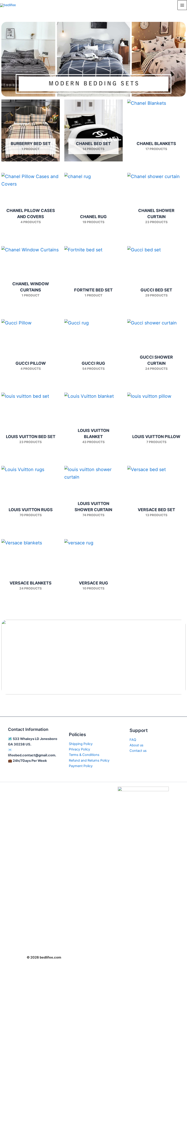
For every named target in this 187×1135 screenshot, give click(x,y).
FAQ (133, 740)
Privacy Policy (79, 749)
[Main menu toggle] (182, 5)
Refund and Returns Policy (89, 760)
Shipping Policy (81, 744)
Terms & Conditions (84, 755)
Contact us (138, 751)
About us (136, 745)
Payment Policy (81, 766)
